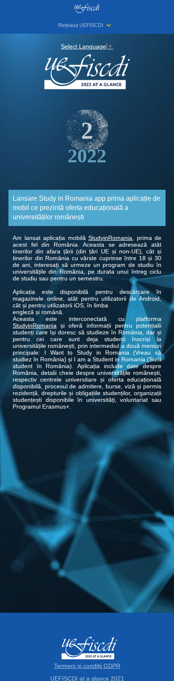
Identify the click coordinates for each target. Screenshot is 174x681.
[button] (89, 25)
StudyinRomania (110, 237)
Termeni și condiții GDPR (87, 665)
